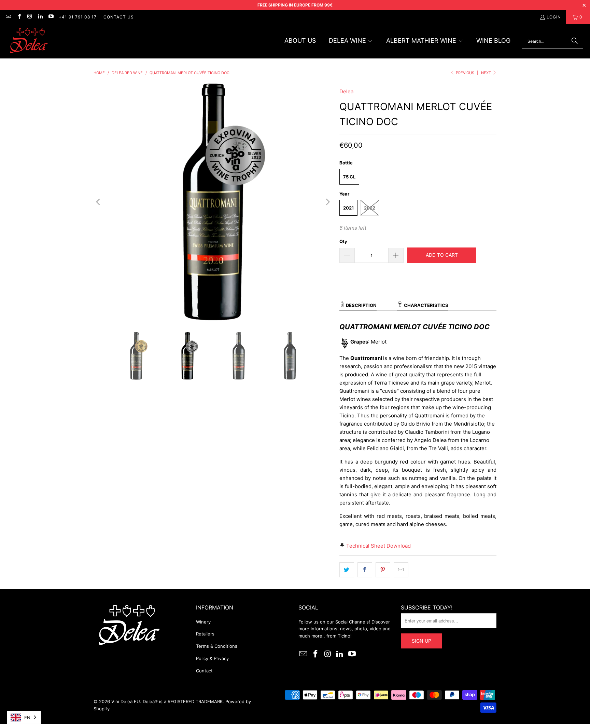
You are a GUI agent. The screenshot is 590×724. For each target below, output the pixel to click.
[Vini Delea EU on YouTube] (51, 16)
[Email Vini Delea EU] (8, 16)
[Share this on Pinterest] (383, 569)
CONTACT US (118, 16)
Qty (343, 241)
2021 (348, 208)
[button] (351, 41)
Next (486, 72)
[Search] (574, 41)
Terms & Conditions (216, 646)
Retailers (205, 633)
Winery (203, 622)
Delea (346, 91)
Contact (204, 670)
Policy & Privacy (212, 658)
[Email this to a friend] (401, 569)
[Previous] (98, 202)
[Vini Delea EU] (29, 41)
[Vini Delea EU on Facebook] (19, 16)
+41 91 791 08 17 (78, 16)
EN (27, 717)
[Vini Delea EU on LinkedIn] (40, 16)
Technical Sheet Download (378, 545)
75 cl (349, 176)
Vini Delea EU (125, 701)
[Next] (327, 202)
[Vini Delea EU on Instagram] (29, 16)
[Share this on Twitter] (346, 569)
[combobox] (24, 717)
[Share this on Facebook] (364, 569)
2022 (369, 208)
